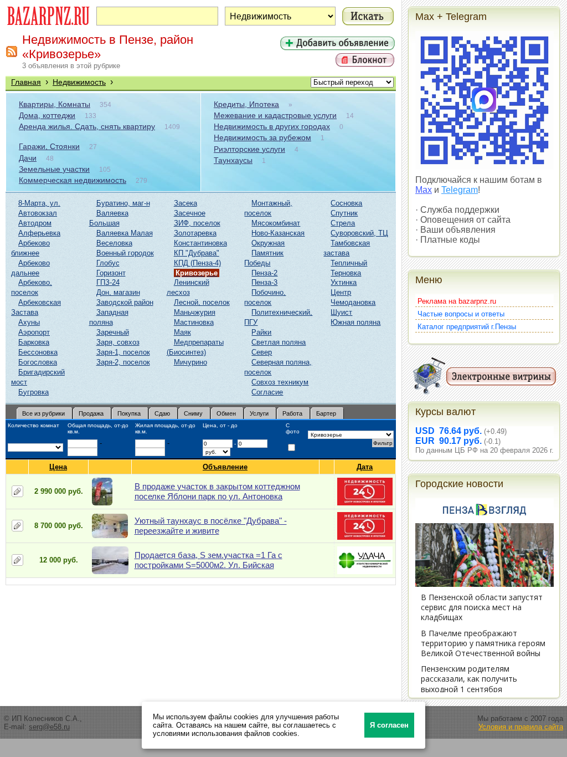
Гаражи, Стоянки (49, 146)
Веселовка (114, 243)
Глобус (108, 263)
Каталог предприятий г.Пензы (466, 327)
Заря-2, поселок (123, 362)
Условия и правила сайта (520, 727)
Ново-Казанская (278, 233)
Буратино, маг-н (123, 203)
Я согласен (389, 725)
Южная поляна (355, 322)
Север (261, 352)
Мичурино (190, 362)
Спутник (344, 213)
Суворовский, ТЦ (359, 233)
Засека (185, 203)
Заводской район (124, 302)
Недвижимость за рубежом (262, 137)
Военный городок (125, 253)
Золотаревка (195, 233)
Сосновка (346, 203)
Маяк (182, 332)
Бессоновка (38, 352)
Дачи (28, 158)
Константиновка (200, 243)
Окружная (268, 243)
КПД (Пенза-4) (197, 263)
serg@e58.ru (49, 727)
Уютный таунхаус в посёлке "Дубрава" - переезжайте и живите (211, 525)
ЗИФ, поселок (197, 223)
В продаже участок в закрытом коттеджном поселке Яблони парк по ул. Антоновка (217, 491)
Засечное (189, 213)
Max (423, 190)
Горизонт (111, 273)
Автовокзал (37, 213)
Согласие (267, 392)
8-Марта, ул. (39, 203)
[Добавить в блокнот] (17, 491)
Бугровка (33, 392)
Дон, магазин (118, 292)
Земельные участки (54, 169)
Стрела (343, 223)
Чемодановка (353, 302)
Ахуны (29, 322)
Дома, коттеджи (47, 115)
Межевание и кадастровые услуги (275, 115)
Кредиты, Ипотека (246, 104)
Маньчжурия (194, 312)
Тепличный (349, 263)
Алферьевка (39, 233)
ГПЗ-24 (108, 282)
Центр (341, 292)
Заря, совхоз (118, 342)
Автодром (34, 223)
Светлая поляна (278, 342)
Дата (365, 467)
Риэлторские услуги (249, 149)
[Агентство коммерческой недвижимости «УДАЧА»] (365, 571)
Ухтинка (344, 282)
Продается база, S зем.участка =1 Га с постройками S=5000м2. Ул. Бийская (208, 560)
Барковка (33, 342)
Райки (261, 332)
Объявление (225, 467)
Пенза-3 (264, 282)
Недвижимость (79, 82)
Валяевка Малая (124, 233)
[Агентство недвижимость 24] (365, 503)
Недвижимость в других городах (272, 126)
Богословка (37, 362)
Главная (26, 82)
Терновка (346, 273)
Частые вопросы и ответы (460, 314)
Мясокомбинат (275, 223)
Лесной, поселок (202, 302)
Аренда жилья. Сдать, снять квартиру (87, 126)
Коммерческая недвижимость (72, 180)
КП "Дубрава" (196, 253)
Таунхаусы (233, 160)
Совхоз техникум (279, 382)
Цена (58, 467)
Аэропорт (34, 332)
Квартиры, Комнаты (54, 104)
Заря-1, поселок (123, 352)
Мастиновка (194, 322)
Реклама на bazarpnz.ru (456, 301)
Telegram (459, 190)
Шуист (341, 312)
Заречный (112, 332)
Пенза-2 (264, 273)
